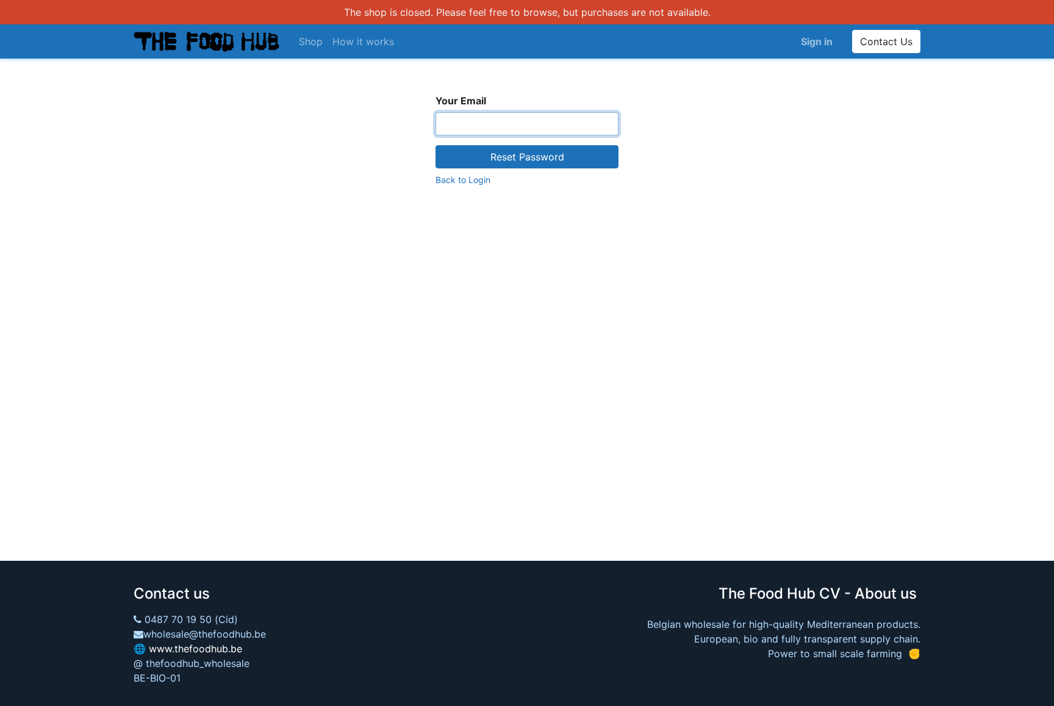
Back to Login (463, 180)
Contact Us (886, 41)
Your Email (461, 101)
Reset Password (527, 157)
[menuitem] (311, 41)
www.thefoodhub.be (195, 649)
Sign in (817, 41)
